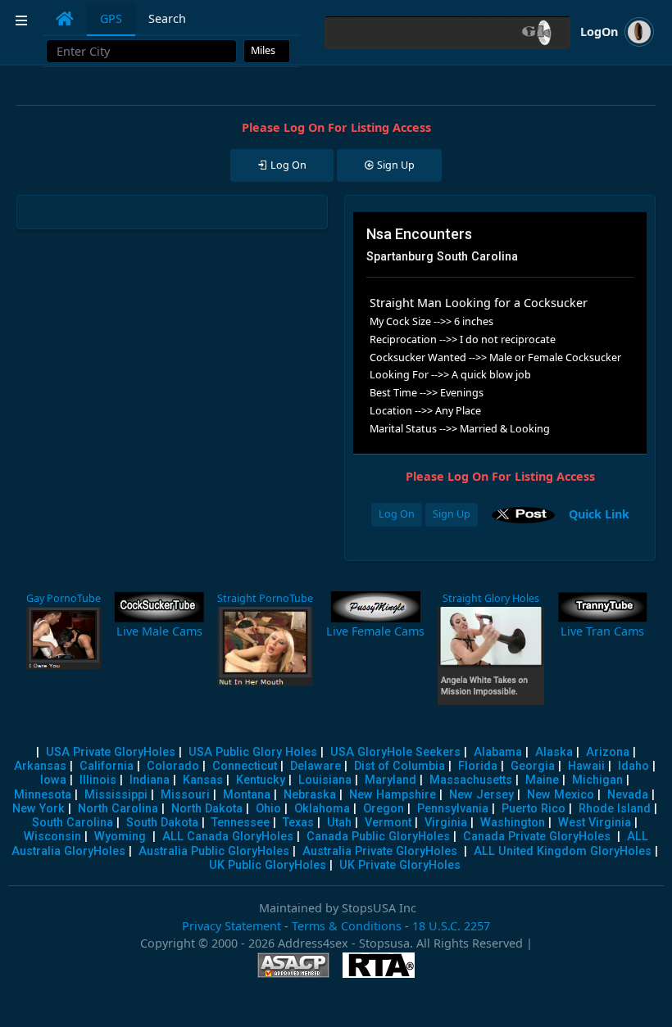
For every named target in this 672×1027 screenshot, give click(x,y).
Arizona (607, 752)
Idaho (633, 766)
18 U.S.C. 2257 (451, 926)
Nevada (627, 795)
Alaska (554, 752)
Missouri (185, 795)
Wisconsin (52, 837)
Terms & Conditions (347, 926)
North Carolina (118, 809)
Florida (477, 766)
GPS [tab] (111, 18)
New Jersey (481, 795)
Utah (339, 823)
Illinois (97, 780)
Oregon (383, 809)
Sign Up (451, 514)
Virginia (446, 823)
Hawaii (586, 766)
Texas (298, 823)
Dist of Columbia (399, 766)
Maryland (390, 780)
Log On (397, 514)
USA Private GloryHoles (110, 752)
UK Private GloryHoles (400, 865)
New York (38, 809)
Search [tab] (167, 18)
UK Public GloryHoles (267, 865)
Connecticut (244, 766)
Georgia (533, 766)
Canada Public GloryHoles (378, 837)
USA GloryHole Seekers (395, 752)
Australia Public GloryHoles (213, 851)
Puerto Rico (533, 809)
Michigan (597, 780)
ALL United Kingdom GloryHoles (563, 851)
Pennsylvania (452, 809)
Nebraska (310, 795)
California (106, 766)
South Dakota (162, 823)
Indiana (149, 780)
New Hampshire (392, 795)
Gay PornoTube (63, 598)
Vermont (388, 823)
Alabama (498, 752)
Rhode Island (615, 809)
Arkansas (40, 766)
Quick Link (599, 513)
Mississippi (116, 795)
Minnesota (42, 795)
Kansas (203, 780)
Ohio (268, 809)
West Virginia (594, 823)
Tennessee (240, 823)
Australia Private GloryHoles (379, 851)
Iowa (53, 780)
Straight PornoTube (265, 598)
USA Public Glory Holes (252, 752)
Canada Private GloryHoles (537, 837)
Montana (246, 795)
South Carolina (72, 823)
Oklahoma (322, 809)
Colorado (173, 766)
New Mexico (560, 795)
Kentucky (260, 780)
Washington (512, 823)
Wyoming (120, 837)
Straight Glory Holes (491, 598)
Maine (542, 780)
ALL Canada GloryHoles (227, 837)
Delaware (315, 766)
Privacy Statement (231, 926)
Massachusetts (470, 780)
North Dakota (207, 809)
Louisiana (325, 780)
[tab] (65, 18)
